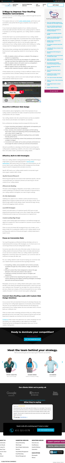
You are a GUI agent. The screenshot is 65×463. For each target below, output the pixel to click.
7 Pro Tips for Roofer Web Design (54, 77)
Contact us (5, 319)
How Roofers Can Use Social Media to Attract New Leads (55, 56)
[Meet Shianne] (30, 372)
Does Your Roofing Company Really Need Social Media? (55, 60)
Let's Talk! (56, 5)
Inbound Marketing (20, 442)
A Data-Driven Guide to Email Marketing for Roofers (53, 74)
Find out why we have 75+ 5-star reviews (32, 400)
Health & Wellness (36, 447)
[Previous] (2, 362)
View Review (23, 417)
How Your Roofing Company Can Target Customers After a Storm (54, 27)
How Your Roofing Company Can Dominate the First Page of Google (55, 23)
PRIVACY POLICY (60, 462)
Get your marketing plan (32, 339)
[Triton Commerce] (6, 6)
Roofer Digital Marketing (52, 87)
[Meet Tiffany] (9, 372)
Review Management (21, 456)
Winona (33, 457)
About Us (44, 5)
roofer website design (24, 21)
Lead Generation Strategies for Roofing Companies (54, 30)
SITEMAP (54, 462)
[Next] (62, 362)
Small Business (35, 445)
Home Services (35, 442)
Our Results (38, 5)
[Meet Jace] (50, 372)
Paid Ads (18, 449)
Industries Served (15, 5)
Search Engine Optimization (22, 447)
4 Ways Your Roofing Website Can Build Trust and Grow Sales (54, 38)
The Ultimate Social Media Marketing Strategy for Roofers (54, 63)
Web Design (18, 445)
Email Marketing (19, 453)
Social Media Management (22, 451)
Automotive (34, 449)
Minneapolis (34, 455)
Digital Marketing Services (27, 5)
